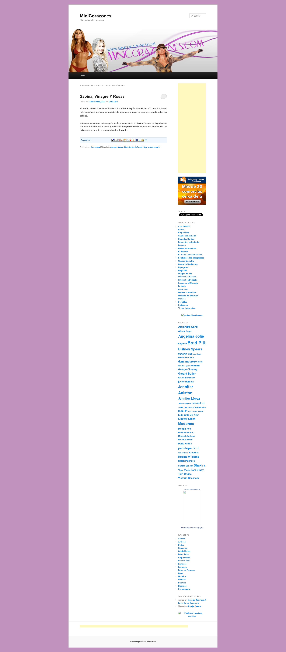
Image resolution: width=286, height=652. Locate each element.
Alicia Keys (184, 331)
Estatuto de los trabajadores (191, 257)
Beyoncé (182, 343)
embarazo (195, 365)
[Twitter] (139, 140)
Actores (181, 538)
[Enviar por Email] (142, 140)
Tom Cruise (185, 474)
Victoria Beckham (188, 478)
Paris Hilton (185, 443)
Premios (182, 582)
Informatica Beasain (187, 276)
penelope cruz (188, 448)
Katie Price (184, 411)
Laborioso (183, 289)
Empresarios (184, 557)
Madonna (186, 423)
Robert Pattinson (186, 460)
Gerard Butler (187, 373)
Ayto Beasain (184, 226)
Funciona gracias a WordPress (143, 641)
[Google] (118, 140)
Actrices (182, 541)
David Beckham (186, 357)
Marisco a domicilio (187, 292)
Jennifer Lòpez (189, 398)
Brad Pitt (196, 342)
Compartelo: (86, 140)
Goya (180, 573)
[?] (146, 140)
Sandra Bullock (185, 465)
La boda (182, 286)
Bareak (181, 229)
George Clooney (187, 369)
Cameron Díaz (185, 353)
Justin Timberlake (197, 407)
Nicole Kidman (185, 439)
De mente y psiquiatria (188, 242)
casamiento (196, 354)
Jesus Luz (198, 403)
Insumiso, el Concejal (188, 282)
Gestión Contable (186, 260)
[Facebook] (136, 140)
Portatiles (182, 301)
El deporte (183, 251)
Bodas (181, 544)
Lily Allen (194, 414)
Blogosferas (183, 232)
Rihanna (194, 452)
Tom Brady (197, 470)
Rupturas (182, 585)
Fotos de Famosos (186, 570)
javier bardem (186, 381)
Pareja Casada (194, 606)
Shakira (199, 465)
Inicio (83, 75)
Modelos (182, 576)
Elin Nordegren (184, 366)
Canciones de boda (187, 235)
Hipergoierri (183, 267)
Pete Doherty (183, 453)
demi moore (186, 361)
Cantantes (95, 147)
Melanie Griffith (185, 432)
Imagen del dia (185, 273)
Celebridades (184, 551)
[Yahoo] (121, 140)
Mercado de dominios (188, 295)
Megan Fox (184, 428)
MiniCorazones (96, 15)
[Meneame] (124, 140)
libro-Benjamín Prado (133, 147)
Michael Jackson (186, 435)
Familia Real (184, 560)
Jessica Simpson (184, 403)
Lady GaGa (183, 414)
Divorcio (198, 361)
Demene (182, 245)
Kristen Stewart (197, 411)
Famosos (182, 566)
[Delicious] (112, 140)
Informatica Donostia (187, 279)
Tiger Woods (184, 469)
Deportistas (183, 554)
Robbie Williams (188, 457)
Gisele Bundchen (186, 377)
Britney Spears (190, 349)
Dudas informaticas (187, 248)
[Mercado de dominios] (192, 524)
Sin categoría (184, 588)
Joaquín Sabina (116, 147)
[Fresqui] (127, 140)
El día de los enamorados (190, 254)
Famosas (182, 563)
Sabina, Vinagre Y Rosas (102, 96)
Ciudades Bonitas (186, 238)
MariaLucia (113, 101)
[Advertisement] (192, 128)
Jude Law (183, 407)
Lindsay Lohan (186, 418)
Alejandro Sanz (188, 327)
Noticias (182, 579)
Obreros (182, 298)
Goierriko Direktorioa (188, 264)
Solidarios (183, 305)
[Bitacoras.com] (133, 140)
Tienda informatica (186, 308)
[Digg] (115, 140)
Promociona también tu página (192, 527)
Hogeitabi (182, 270)
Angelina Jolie (191, 336)
